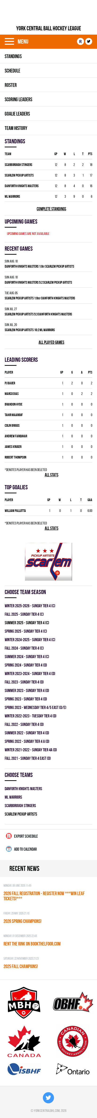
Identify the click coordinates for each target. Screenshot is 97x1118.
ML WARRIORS (12, 196)
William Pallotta (15, 511)
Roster (11, 85)
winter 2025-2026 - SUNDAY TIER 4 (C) (30, 605)
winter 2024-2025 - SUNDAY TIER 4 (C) (30, 639)
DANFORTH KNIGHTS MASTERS (22, 186)
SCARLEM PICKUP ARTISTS (19, 175)
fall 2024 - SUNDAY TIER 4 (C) (24, 648)
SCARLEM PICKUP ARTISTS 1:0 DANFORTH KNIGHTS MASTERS (40, 298)
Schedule (12, 70)
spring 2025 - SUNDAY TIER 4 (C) (26, 631)
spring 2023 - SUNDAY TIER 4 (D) (26, 699)
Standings (13, 56)
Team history (16, 128)
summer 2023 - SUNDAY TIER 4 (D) (27, 690)
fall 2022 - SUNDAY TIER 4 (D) (24, 724)
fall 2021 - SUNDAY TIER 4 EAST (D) (28, 758)
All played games (51, 342)
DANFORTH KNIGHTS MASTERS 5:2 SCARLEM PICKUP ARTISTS (38, 282)
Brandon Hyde (13, 404)
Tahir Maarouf (14, 415)
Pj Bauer (10, 383)
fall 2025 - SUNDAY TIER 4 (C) (24, 614)
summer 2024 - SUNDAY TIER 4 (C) (27, 656)
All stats (51, 474)
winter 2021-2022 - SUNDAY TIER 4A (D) (31, 750)
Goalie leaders (17, 114)
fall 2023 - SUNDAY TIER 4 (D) (24, 682)
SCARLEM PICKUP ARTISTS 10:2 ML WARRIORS (30, 330)
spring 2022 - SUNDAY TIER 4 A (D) (27, 741)
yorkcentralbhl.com (47, 1111)
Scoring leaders (18, 99)
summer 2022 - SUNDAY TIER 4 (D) (27, 733)
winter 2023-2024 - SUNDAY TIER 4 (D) (30, 673)
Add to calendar (25, 849)
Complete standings (51, 208)
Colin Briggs (12, 425)
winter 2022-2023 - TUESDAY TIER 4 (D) (31, 716)
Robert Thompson (15, 457)
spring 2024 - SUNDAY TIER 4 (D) (26, 665)
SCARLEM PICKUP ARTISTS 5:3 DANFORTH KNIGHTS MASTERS (38, 314)
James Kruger (13, 447)
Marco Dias (12, 394)
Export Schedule (26, 836)
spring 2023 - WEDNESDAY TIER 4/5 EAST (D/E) (35, 707)
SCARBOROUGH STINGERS (18, 165)
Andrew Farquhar (16, 436)
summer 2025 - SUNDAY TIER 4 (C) (27, 622)
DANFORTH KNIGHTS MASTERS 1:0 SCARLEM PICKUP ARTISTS (39, 266)
